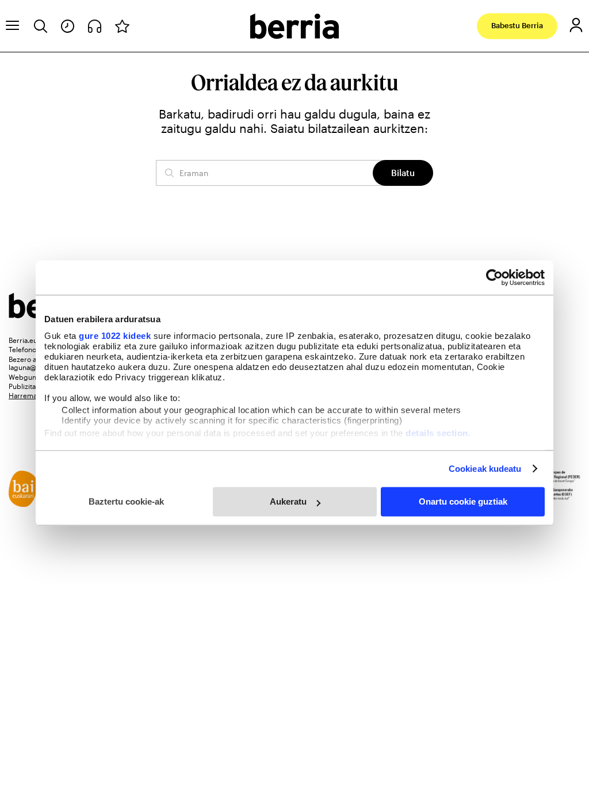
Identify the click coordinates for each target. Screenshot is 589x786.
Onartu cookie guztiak (463, 501)
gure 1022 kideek (115, 336)
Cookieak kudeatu (485, 469)
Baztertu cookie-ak (126, 501)
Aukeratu (288, 501)
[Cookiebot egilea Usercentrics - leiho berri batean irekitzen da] (494, 277)
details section (437, 433)
